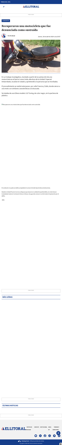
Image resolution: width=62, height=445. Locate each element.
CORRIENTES (5, 20)
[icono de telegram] (54, 435)
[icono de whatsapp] (49, 435)
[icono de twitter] (40, 435)
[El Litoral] (31, 7)
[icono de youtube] (35, 435)
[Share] (58, 433)
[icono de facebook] (45, 435)
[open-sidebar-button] (4, 7)
